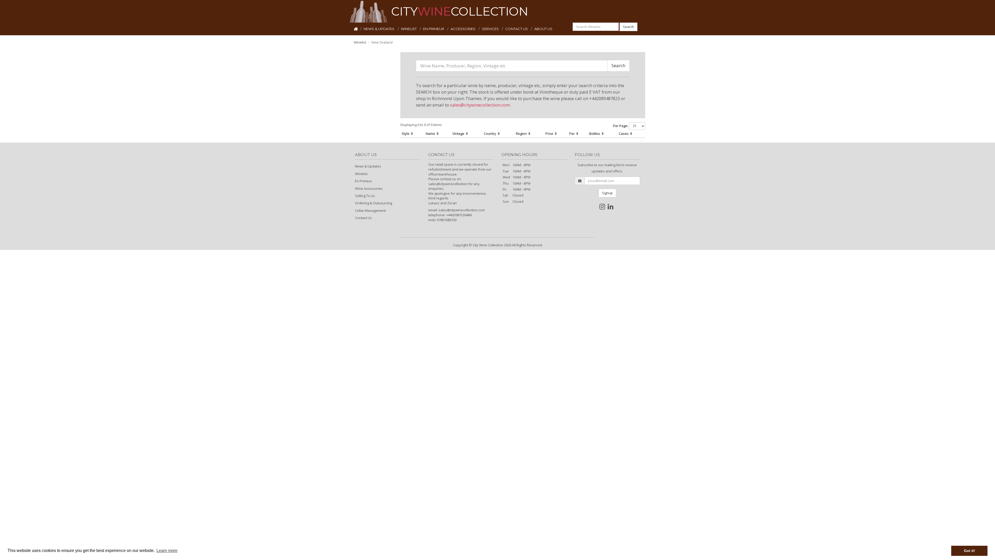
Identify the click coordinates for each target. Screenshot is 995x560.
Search (628, 26)
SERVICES (491, 29)
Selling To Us (365, 195)
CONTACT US (517, 29)
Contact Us (363, 217)
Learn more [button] (167, 550)
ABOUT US (543, 29)
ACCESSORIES (463, 29)
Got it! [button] (969, 551)
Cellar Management (370, 210)
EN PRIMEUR (434, 29)
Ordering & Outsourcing (373, 203)
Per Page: (620, 125)
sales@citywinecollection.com (480, 105)
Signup (607, 193)
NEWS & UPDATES (379, 29)
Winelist (360, 42)
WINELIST (409, 29)
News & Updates (368, 166)
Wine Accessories (369, 188)
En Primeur (363, 181)
